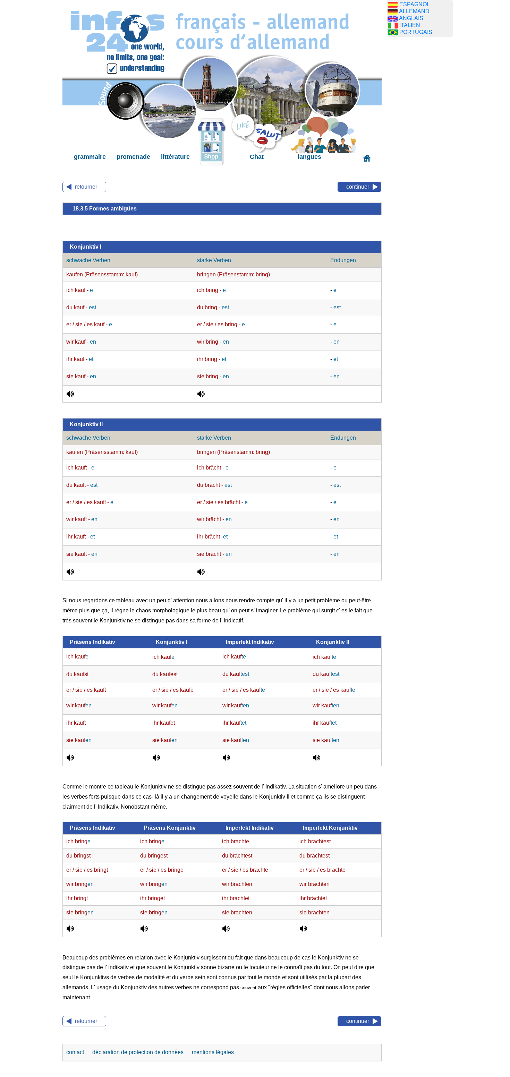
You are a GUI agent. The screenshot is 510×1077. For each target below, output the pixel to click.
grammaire (90, 156)
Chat (257, 156)
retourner (86, 187)
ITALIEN (409, 25)
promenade (133, 156)
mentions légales (213, 1052)
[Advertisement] (420, 151)
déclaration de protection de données (138, 1052)
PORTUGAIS (415, 32)
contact (75, 1052)
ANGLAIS (411, 18)
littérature (175, 156)
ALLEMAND (414, 11)
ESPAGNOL (414, 4)
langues (309, 156)
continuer (357, 187)
